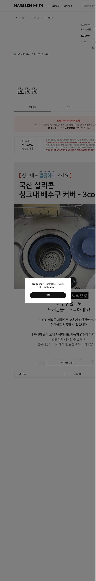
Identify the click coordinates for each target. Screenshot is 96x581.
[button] (48, 295)
